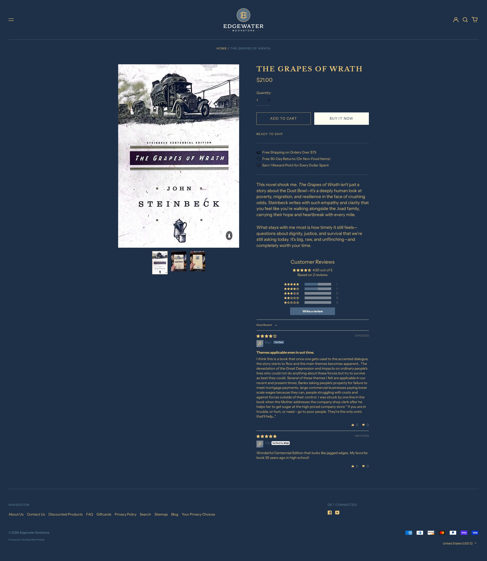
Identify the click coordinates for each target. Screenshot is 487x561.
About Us (16, 514)
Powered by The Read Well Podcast (27, 539)
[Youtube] (337, 512)
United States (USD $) (458, 543)
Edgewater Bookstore (34, 532)
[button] (465, 20)
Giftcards (103, 514)
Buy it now (341, 118)
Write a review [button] (312, 311)
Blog (174, 514)
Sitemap (161, 514)
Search (145, 514)
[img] (266, 336)
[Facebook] (330, 512)
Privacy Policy (125, 514)
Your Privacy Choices (198, 514)
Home (221, 48)
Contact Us (36, 514)
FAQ (89, 514)
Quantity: (263, 93)
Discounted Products (66, 514)
